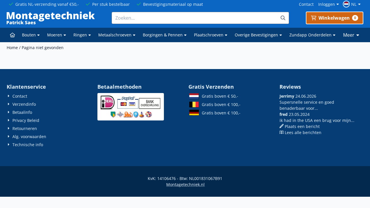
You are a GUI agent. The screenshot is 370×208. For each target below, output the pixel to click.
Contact (306, 4)
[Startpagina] (12, 35)
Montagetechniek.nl (185, 184)
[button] (352, 4)
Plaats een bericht (302, 126)
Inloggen (326, 4)
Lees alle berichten (303, 132)
